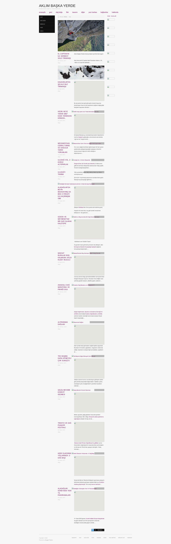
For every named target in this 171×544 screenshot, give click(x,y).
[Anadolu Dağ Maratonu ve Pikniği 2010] (83, 285)
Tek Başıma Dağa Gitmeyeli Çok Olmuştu (64, 358)
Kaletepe (81, 207)
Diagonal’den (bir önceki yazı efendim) (84, 163)
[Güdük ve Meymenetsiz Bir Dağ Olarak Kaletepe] (85, 217)
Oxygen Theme (49, 540)
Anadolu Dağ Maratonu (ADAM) (93, 314)
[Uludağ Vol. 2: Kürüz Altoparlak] (81, 160)
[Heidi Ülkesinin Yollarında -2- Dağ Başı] (83, 454)
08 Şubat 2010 (61, 460)
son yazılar (111, 16)
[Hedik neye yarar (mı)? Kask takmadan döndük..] (85, 112)
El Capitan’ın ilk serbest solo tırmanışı (64, 56)
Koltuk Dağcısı (99, 21)
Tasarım (74, 12)
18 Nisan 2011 (61, 176)
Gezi (50, 12)
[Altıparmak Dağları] (77, 323)
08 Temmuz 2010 (62, 326)
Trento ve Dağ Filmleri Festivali (64, 425)
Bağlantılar (104, 12)
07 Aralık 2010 (61, 201)
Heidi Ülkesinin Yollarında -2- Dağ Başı (64, 456)
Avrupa (97, 453)
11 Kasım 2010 (61, 226)
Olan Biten (93, 21)
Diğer (83, 12)
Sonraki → (100, 530)
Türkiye (92, 66)
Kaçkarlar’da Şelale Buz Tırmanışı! (64, 84)
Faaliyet (101, 66)
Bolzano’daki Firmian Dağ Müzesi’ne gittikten (86, 443)
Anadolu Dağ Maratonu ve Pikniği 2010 (64, 287)
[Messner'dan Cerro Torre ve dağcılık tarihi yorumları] (86, 144)
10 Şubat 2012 (61, 154)
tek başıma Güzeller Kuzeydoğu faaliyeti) (85, 247)
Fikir (67, 12)
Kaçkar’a (80, 137)
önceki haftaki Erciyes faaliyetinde (95, 518)
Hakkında (115, 12)
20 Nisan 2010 (61, 397)
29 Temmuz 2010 (62, 292)
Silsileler (97, 66)
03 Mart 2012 (61, 89)
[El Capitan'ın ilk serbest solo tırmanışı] (81, 36)
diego (59, 62)
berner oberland (96, 484)
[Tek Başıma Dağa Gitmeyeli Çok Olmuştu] (83, 356)
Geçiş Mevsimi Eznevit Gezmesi (64, 392)
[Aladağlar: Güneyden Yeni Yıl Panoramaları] (84, 489)
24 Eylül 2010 (61, 262)
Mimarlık (42, 24)
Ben (102, 184)
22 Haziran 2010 (62, 363)
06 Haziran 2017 (62, 60)
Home (65, 16)
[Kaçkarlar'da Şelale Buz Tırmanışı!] (81, 73)
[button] (87, 90)
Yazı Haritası (93, 12)
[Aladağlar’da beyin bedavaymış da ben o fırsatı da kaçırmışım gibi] (76, 184)
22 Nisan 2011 (61, 167)
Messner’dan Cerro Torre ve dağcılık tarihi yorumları (64, 148)
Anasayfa (42, 12)
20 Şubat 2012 (61, 120)
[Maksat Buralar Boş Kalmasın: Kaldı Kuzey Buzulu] (86, 253)
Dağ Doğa (59, 12)
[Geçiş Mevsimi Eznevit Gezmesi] (81, 390)
